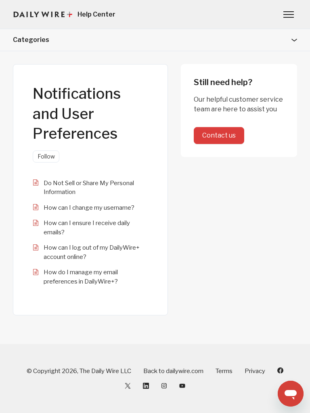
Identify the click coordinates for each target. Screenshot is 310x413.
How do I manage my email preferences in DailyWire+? (81, 277)
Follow (46, 156)
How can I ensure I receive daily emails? (87, 227)
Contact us (219, 135)
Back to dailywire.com (173, 371)
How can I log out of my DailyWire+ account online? (92, 252)
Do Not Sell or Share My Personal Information (89, 187)
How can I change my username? (89, 207)
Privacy (255, 371)
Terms (224, 371)
